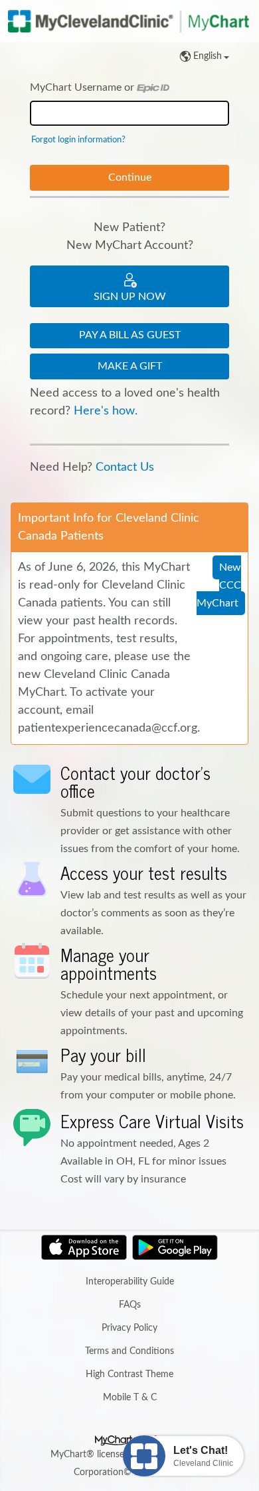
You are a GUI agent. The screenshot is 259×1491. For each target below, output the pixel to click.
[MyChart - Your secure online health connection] (129, 21)
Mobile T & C (130, 1397)
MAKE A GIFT (130, 366)
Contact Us (125, 467)
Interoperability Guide (130, 1281)
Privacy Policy (129, 1328)
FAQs (130, 1305)
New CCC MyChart (219, 585)
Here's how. (105, 411)
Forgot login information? (78, 140)
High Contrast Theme (129, 1374)
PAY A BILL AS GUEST (130, 335)
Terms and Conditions (129, 1351)
